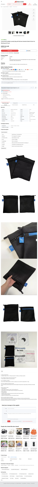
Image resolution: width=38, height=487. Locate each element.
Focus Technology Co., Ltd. (13, 483)
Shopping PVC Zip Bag (5, 478)
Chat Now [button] (28, 50)
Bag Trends (16, 478)
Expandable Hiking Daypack (15, 469)
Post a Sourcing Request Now (27, 421)
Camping (2, 460)
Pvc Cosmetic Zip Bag (5, 476)
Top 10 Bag (11, 478)
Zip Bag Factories (30, 473)
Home (1, 6)
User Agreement (24, 483)
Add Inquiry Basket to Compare (19, 35)
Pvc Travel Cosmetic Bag (28, 476)
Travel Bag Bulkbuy (23, 478)
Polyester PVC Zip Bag (19, 476)
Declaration (28, 483)
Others (11, 460)
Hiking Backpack (15, 6)
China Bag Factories (4, 473)
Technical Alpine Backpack (5, 469)
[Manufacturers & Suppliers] (19, 2)
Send (9, 421)
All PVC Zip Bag (12, 476)
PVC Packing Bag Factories (13, 473)
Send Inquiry (10, 50)
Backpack (11, 6)
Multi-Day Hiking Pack (24, 469)
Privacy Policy (33, 483)
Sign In (2, 98)
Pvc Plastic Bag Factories (22, 473)
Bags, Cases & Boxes (6, 6)
